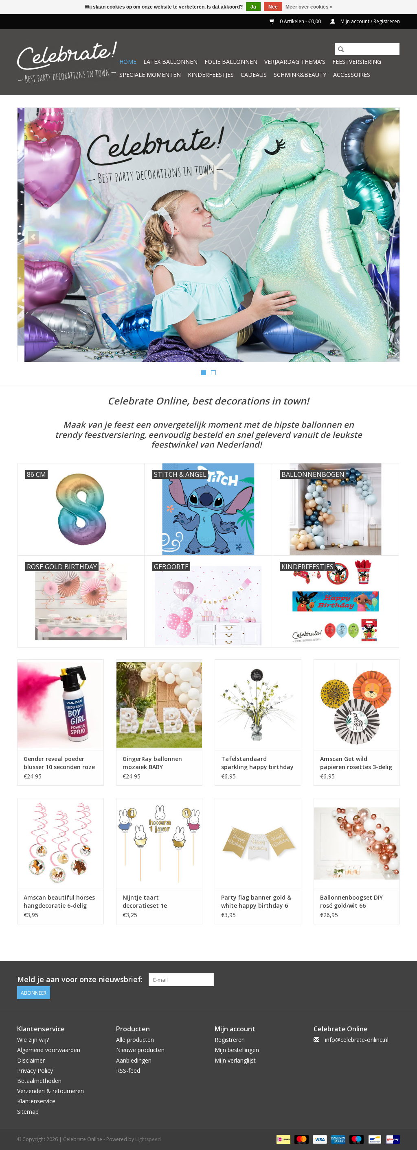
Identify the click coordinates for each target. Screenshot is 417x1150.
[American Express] (337, 1138)
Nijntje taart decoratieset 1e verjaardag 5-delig (149, 901)
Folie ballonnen (230, 61)
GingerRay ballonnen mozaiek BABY (152, 763)
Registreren (230, 1039)
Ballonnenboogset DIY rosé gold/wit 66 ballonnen (351, 901)
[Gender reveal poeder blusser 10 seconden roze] (60, 704)
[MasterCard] (301, 1138)
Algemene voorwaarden (48, 1050)
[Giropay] (391, 1138)
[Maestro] (356, 1138)
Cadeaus (254, 74)
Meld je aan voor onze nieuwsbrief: (80, 979)
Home (127, 61)
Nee (273, 7)
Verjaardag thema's (294, 61)
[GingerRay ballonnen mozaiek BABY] (159, 704)
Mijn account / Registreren (369, 21)
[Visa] (319, 1138)
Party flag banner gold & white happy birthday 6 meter (256, 901)
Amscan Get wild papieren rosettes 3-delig (356, 763)
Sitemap (28, 1111)
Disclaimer (31, 1060)
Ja (253, 7)
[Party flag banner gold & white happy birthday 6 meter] (258, 843)
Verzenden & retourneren (50, 1091)
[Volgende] (383, 237)
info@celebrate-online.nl (356, 1039)
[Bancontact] (374, 1138)
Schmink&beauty (300, 74)
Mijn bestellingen (237, 1050)
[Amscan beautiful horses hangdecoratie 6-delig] (60, 843)
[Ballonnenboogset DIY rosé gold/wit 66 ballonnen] (357, 843)
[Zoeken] (341, 49)
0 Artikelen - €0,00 (300, 21)
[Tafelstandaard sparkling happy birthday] (258, 704)
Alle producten (135, 1039)
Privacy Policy (35, 1070)
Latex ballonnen (170, 61)
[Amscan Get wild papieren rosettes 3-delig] (357, 704)
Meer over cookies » (309, 7)
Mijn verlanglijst (235, 1060)
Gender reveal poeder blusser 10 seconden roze (59, 763)
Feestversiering (356, 61)
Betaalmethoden (39, 1081)
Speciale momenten (150, 74)
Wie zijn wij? (33, 1039)
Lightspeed (148, 1139)
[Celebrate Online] (67, 62)
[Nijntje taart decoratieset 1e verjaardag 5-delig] (159, 843)
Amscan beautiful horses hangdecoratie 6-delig (59, 901)
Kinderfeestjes (211, 74)
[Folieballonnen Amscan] (208, 235)
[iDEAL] (283, 1138)
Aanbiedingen (133, 1060)
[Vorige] (33, 237)
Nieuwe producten (140, 1050)
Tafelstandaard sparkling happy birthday (257, 763)
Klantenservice (36, 1101)
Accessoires (351, 74)
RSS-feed (128, 1070)
